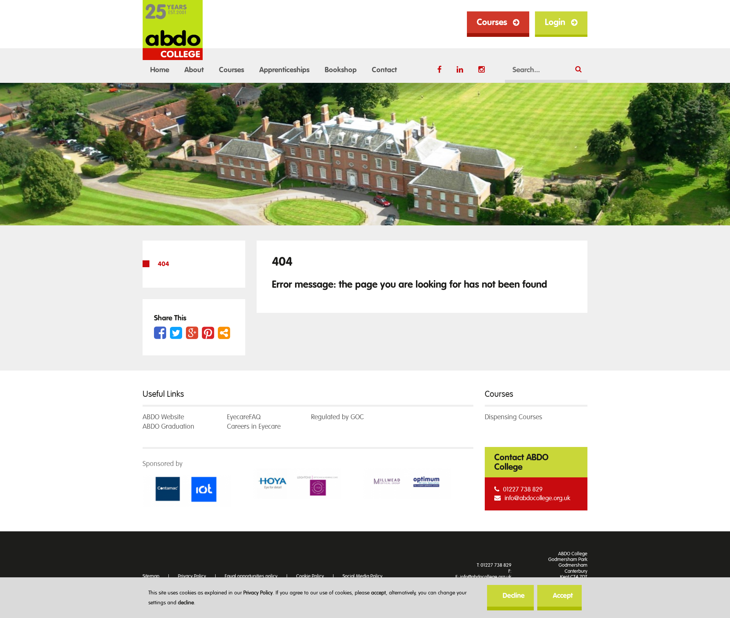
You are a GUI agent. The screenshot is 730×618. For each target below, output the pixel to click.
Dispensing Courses (513, 417)
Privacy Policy (258, 592)
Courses (492, 22)
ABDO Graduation (168, 426)
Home (159, 69)
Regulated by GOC (337, 417)
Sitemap (151, 576)
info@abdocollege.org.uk (537, 498)
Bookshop (341, 69)
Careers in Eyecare (254, 426)
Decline (514, 595)
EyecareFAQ (243, 417)
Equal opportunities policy (251, 576)
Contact (384, 69)
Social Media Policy (362, 576)
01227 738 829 (523, 489)
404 (163, 264)
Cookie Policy (310, 576)
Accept (563, 595)
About (194, 69)
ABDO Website (163, 417)
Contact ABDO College (521, 462)
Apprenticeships (284, 69)
